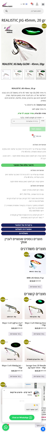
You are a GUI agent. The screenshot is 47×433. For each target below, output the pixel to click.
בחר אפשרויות (35, 286)
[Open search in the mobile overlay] (23, 11)
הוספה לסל (36, 129)
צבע (42, 120)
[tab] (23, 165)
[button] (43, 4)
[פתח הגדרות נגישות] (43, 429)
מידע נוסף (40, 425)
